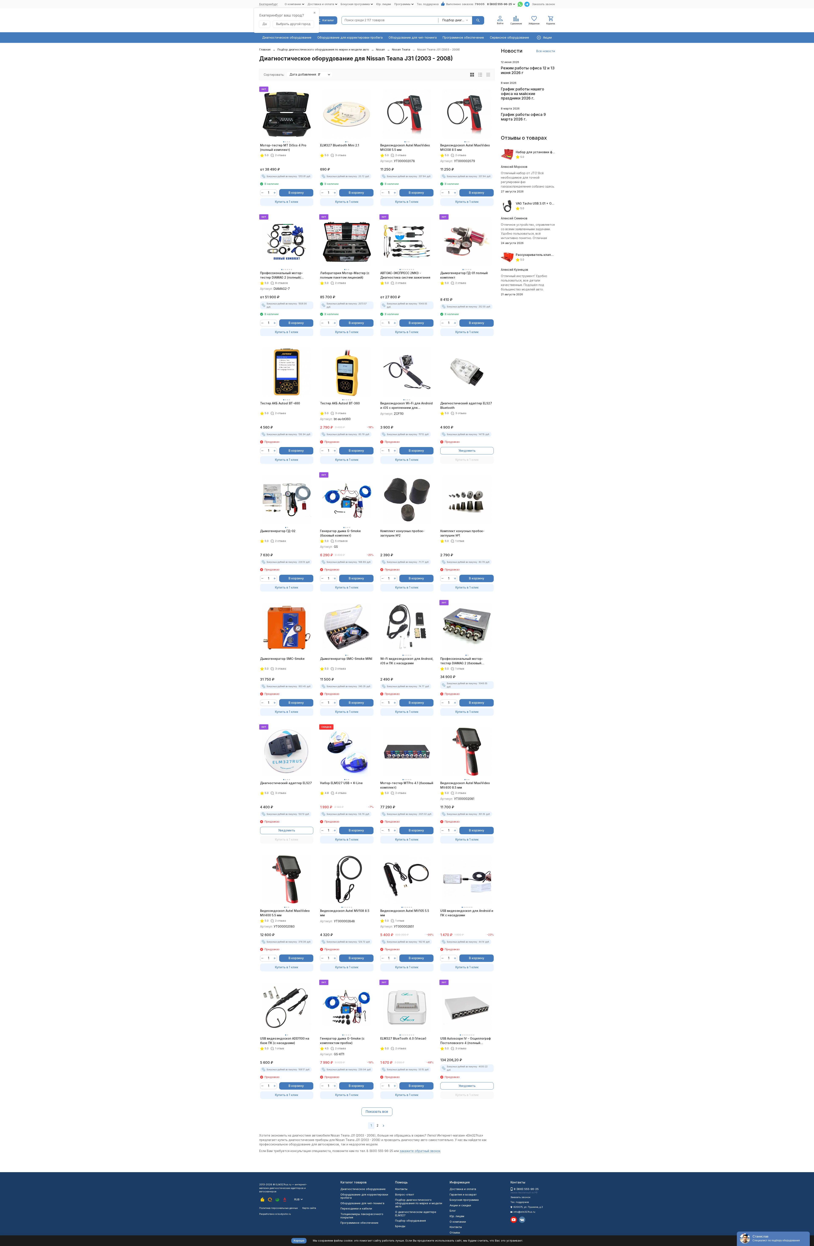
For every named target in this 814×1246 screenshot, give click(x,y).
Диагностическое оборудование (286, 37)
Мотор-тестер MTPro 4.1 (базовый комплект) (406, 785)
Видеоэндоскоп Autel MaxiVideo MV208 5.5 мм (405, 147)
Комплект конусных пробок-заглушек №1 (462, 533)
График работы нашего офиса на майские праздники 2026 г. (522, 93)
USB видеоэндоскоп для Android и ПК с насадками (466, 913)
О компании (458, 1221)
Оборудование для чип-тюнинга (413, 37)
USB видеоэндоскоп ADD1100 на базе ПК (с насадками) (284, 1041)
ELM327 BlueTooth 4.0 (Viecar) (403, 1038)
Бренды (400, 1226)
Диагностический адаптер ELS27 (286, 783)
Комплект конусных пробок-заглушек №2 (402, 533)
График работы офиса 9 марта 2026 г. (523, 116)
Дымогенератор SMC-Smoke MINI (346, 658)
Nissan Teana (401, 49)
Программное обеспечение (463, 37)
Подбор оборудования (410, 1220)
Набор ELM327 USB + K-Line (341, 783)
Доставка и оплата (463, 1189)
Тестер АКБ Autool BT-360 (340, 403)
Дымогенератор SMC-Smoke (282, 658)
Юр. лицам (383, 4)
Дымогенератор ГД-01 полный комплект (464, 275)
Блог (453, 1210)
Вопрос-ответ (404, 1194)
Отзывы (455, 1232)
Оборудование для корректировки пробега (350, 37)
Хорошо (298, 1240)
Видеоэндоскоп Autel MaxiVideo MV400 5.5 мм (285, 913)
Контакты (401, 1189)
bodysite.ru (284, 1213)
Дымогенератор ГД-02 (277, 531)
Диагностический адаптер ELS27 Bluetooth (466, 405)
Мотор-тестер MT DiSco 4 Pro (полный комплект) (283, 147)
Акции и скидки (460, 1205)
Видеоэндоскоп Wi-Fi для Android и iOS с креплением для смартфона (406, 405)
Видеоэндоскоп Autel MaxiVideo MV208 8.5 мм (465, 147)
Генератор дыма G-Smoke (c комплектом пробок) (342, 1041)
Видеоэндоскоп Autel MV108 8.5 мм (344, 913)
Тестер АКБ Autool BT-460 (280, 403)
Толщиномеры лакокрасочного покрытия (361, 1215)
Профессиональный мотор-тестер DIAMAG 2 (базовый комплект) (461, 661)
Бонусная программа (464, 1199)
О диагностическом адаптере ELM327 (415, 1213)
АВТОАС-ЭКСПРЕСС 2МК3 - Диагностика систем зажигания (405, 275)
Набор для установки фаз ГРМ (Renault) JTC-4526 (554, 152)
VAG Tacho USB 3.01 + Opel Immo (540, 203)
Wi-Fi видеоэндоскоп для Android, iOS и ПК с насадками (406, 661)
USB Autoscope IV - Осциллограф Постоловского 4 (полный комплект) (465, 1041)
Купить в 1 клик (286, 201)
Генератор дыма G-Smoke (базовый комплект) (340, 533)
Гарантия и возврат (463, 1194)
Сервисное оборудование (509, 37)
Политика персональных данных (278, 1208)
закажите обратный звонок (420, 1151)
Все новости (545, 51)
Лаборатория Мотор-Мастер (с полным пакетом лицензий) (344, 275)
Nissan (380, 49)
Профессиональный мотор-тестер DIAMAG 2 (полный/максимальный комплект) (281, 275)
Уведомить (467, 450)
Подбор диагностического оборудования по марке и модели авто (323, 49)
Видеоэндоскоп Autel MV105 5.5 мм (404, 913)
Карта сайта (309, 1208)
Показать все (377, 1111)
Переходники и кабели (356, 1208)
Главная (264, 49)
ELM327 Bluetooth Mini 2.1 (339, 145)
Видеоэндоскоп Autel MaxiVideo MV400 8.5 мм (465, 785)
